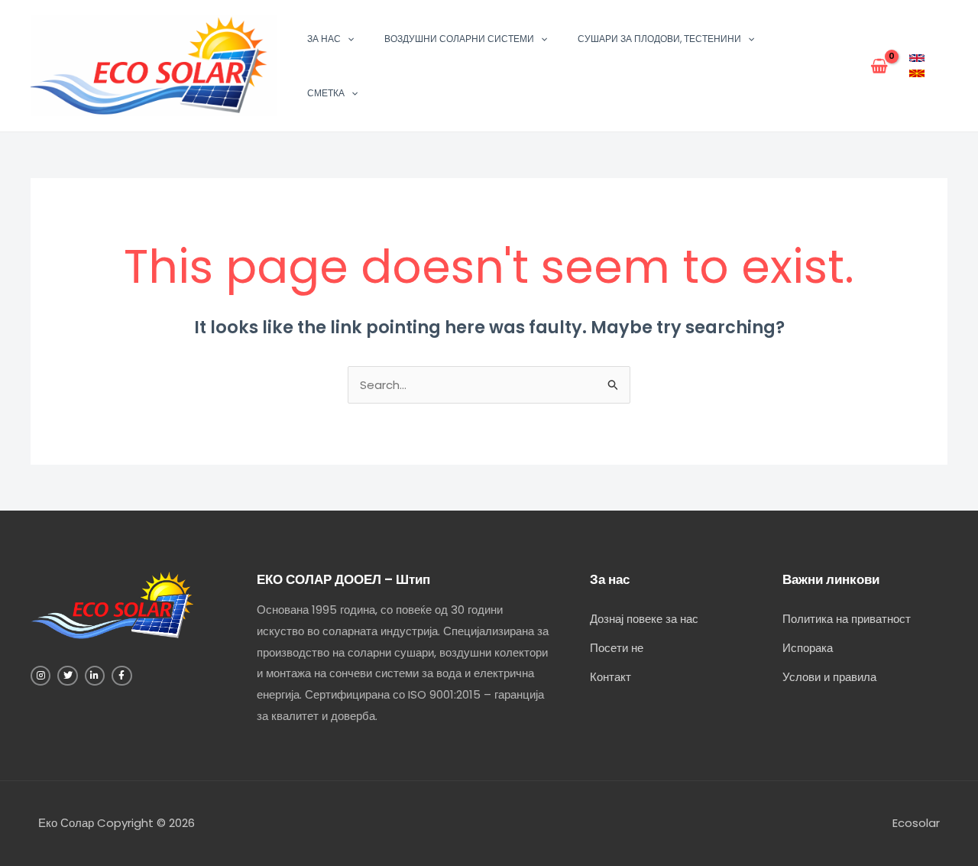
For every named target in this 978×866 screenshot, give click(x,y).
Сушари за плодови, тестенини (659, 38)
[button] (347, 38)
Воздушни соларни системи (459, 38)
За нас (324, 38)
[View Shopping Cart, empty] (879, 66)
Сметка (326, 92)
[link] (917, 58)
